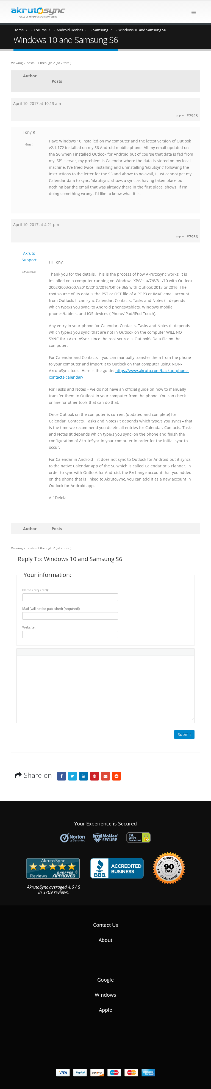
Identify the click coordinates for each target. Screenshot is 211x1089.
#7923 (192, 115)
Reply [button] (180, 116)
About (105, 940)
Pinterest (94, 776)
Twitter (72, 776)
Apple (105, 1010)
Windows (105, 994)
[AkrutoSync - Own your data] (38, 12)
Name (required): (35, 590)
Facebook (61, 776)
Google (105, 979)
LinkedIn (83, 776)
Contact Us (105, 925)
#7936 (192, 236)
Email (105, 776)
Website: (28, 627)
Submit (184, 734)
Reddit (116, 776)
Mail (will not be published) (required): (51, 608)
